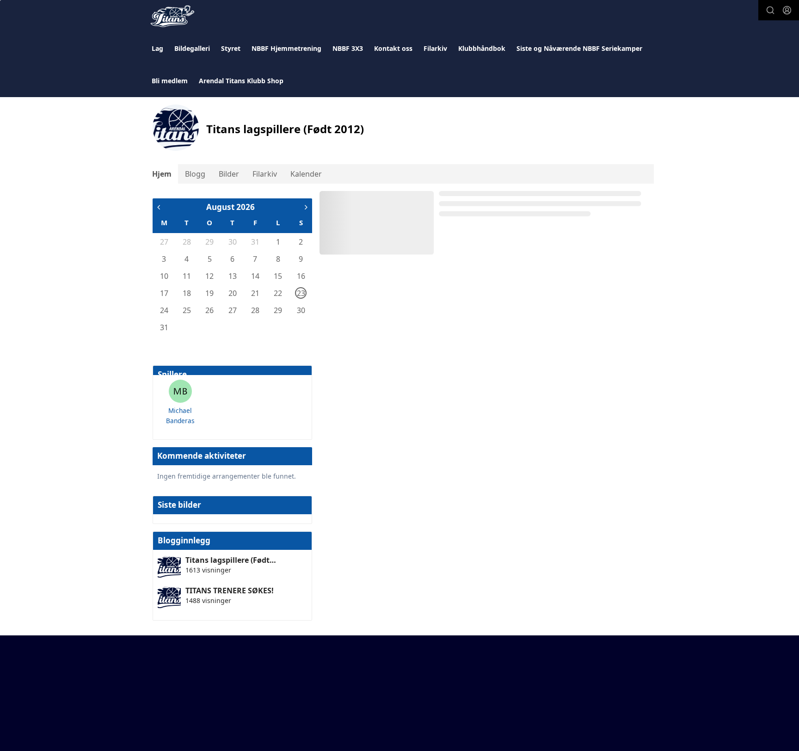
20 (232, 293)
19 (209, 293)
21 (255, 293)
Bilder (229, 174)
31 (255, 242)
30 (232, 242)
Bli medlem (170, 80)
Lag (157, 48)
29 (209, 242)
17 (164, 293)
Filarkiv (435, 48)
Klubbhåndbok (481, 48)
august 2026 (230, 207)
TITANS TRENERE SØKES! (229, 590)
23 (301, 293)
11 (187, 276)
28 (187, 242)
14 (255, 276)
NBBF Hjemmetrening (286, 48)
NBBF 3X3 (347, 48)
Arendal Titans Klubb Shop (241, 80)
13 (232, 276)
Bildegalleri (192, 48)
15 (278, 276)
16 (301, 276)
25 (187, 310)
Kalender (306, 174)
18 (187, 293)
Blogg (195, 174)
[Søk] (770, 10)
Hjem (162, 174)
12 (209, 276)
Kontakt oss (393, 48)
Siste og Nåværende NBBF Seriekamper (579, 48)
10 (164, 276)
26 (209, 310)
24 (164, 310)
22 (278, 293)
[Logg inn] (787, 10)
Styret (230, 48)
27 (164, 242)
